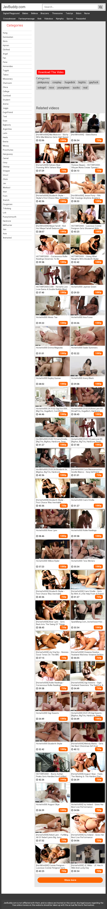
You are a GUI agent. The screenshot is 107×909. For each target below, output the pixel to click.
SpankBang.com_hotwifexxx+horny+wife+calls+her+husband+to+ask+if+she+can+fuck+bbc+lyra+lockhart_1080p (87, 622)
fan (4, 58)
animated (7, 238)
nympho (60, 18)
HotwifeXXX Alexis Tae (46, 317)
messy (6, 146)
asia (5, 233)
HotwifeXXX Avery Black (82, 378)
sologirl (42, 87)
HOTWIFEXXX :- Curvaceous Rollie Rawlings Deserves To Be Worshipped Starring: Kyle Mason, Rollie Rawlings (51, 257)
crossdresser (9, 18)
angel (5, 54)
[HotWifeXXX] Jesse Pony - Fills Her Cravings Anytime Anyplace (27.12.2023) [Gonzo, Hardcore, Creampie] (86, 196)
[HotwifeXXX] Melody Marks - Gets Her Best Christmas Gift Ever (87, 744)
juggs (5, 108)
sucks (76, 87)
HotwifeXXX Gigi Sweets (47, 713)
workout (6, 187)
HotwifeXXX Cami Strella (82, 500)
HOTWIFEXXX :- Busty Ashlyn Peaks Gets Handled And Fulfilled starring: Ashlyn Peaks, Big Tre (51, 775)
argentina (7, 129)
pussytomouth (9, 217)
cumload (7, 95)
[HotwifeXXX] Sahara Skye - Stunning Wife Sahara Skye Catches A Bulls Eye (49, 166)
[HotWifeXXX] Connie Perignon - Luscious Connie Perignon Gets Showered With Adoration (51, 866)
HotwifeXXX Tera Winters (83, 561)
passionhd (81, 18)
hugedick (70, 82)
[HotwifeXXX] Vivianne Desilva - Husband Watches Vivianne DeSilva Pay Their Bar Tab (87, 653)
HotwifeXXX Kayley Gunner (48, 378)
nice (51, 87)
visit (5, 192)
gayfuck (93, 82)
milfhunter (7, 225)
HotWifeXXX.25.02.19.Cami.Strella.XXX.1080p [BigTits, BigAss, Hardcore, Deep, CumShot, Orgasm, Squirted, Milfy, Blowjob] (52, 440)
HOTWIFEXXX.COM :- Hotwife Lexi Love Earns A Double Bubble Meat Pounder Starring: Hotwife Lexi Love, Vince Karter (52, 288)
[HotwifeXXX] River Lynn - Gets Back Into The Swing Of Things (50, 623)
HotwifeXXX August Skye (47, 804)
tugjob (6, 70)
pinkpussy (43, 82)
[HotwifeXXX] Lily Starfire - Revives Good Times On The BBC (52, 653)
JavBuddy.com (14, 7)
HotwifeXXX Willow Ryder (47, 561)
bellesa (34, 13)
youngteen (63, 87)
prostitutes (8, 150)
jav (4, 183)
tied (5, 116)
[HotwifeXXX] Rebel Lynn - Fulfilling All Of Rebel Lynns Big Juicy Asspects (52, 836)
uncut (5, 175)
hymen (6, 45)
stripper (6, 171)
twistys (69, 13)
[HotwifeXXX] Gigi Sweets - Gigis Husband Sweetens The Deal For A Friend (87, 683)
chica (5, 87)
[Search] (100, 7)
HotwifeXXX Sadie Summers (84, 347)
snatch (6, 200)
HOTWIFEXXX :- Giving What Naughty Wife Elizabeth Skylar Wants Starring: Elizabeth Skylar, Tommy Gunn (86, 257)
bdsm (78, 13)
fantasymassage (27, 18)
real (85, 87)
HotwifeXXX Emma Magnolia (49, 347)
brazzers (45, 13)
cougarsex (7, 204)
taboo (5, 75)
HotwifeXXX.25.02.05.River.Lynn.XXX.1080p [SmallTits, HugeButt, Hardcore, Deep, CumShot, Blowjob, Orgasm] (87, 409)
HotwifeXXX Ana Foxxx (82, 317)
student (6, 100)
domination (8, 37)
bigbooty (7, 125)
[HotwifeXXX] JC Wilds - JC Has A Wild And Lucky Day (87, 866)
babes (25, 13)
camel (5, 158)
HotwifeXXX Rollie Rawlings (84, 530)
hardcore (7, 221)
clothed (6, 49)
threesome (57, 13)
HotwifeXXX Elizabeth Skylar (49, 743)
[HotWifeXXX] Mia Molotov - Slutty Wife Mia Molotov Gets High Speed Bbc (52, 135)
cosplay (57, 82)
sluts (5, 41)
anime (5, 104)
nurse (87, 13)
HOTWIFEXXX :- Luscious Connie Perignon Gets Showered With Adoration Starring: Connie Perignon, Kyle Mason (86, 227)
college (6, 91)
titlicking (7, 208)
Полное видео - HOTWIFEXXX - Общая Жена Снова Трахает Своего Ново (86, 166)
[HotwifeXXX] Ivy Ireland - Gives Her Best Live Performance (87, 836)
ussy (5, 162)
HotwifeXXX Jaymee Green (83, 287)
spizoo (70, 18)
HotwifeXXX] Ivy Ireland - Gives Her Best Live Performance (87, 805)
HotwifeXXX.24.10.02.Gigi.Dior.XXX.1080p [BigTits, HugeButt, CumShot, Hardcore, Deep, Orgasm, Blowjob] (52, 409)
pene (5, 62)
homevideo (8, 66)
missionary (8, 79)
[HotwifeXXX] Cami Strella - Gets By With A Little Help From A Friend (87, 592)
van (4, 229)
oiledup (6, 167)
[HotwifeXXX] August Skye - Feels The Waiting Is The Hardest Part (87, 775)
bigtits (82, 82)
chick (5, 179)
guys (5, 121)
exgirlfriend (8, 112)
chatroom (7, 83)
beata (5, 141)
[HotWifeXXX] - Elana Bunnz (84, 134)
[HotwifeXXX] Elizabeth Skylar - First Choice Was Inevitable (50, 501)
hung (5, 33)
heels (5, 137)
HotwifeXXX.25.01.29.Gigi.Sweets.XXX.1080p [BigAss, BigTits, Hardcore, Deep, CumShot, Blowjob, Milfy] (87, 714)
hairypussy (8, 154)
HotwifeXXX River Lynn (46, 530)
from (5, 196)
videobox (48, 18)
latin (5, 133)
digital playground (11, 13)
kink (39, 18)
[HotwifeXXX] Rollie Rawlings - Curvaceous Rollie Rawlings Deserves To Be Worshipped (50, 683)
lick (4, 213)
